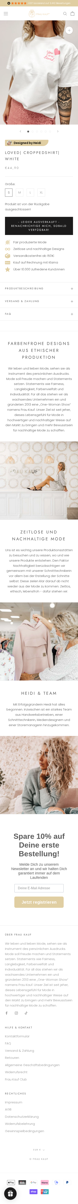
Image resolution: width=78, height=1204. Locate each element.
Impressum (13, 1102)
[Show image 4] (41, 131)
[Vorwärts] (57, 131)
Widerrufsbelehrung (20, 1124)
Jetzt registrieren (39, 902)
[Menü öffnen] (6, 13)
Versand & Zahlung (22, 301)
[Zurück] (20, 131)
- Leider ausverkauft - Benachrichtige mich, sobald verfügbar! (39, 226)
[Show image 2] (32, 131)
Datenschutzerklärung (22, 1116)
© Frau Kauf (39, 1159)
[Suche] (65, 13)
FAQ (8, 314)
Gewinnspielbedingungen (24, 1131)
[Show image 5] (46, 131)
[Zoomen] (69, 30)
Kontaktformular (17, 1036)
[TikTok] (26, 1013)
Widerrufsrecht (16, 1072)
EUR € (37, 1149)
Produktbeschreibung (24, 288)
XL (41, 192)
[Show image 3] (37, 131)
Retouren (12, 1057)
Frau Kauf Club (16, 1079)
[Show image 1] (28, 131)
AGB (8, 1109)
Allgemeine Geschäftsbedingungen (32, 1065)
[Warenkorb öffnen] (72, 13)
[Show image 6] (50, 131)
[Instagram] (16, 1013)
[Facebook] (6, 1013)
